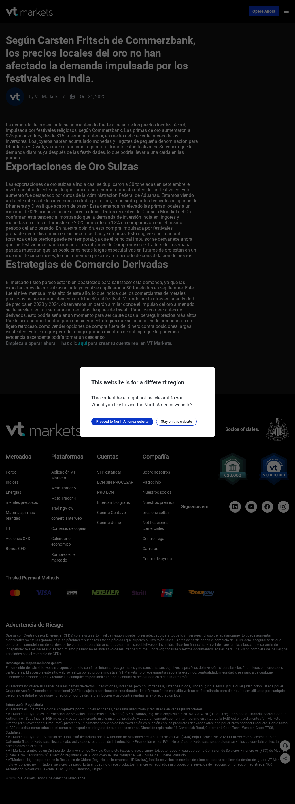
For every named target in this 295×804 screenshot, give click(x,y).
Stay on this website (176, 422)
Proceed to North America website (122, 422)
